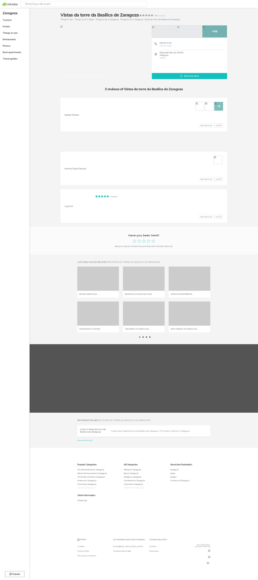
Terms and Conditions (86, 556)
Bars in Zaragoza (131, 473)
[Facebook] (195, 541)
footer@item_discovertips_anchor (128, 546)
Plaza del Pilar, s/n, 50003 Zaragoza (171, 53)
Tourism (7, 20)
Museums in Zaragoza (86, 480)
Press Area (153, 551)
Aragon (173, 477)
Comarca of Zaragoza (179, 480)
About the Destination (181, 464)
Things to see (10, 33)
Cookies (81, 546)
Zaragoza (174, 470)
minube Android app (122, 551)
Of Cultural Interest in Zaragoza (90, 470)
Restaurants (9, 39)
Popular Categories (86, 464)
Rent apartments (12, 52)
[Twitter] (199, 541)
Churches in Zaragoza (86, 484)
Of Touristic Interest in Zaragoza (174, 431)
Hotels (6, 26)
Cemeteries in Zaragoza (134, 480)
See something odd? (85, 440)
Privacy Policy (83, 551)
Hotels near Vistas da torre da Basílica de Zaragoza (135, 431)
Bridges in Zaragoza (132, 477)
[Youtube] (208, 541)
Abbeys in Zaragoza (132, 470)
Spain (172, 473)
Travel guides (10, 58)
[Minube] (10, 4)
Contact (152, 546)
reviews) (162, 16)
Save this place (191, 76)
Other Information (86, 495)
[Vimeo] (204, 541)
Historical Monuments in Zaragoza (92, 473)
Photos (6, 46)
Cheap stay (82, 500)
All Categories (131, 464)
